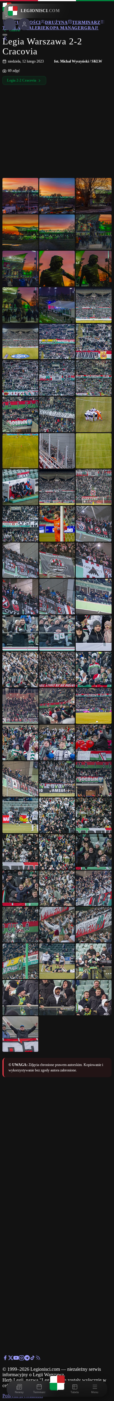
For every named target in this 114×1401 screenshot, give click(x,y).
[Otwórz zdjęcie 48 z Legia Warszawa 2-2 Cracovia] (94, 742)
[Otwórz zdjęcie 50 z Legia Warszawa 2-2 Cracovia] (57, 779)
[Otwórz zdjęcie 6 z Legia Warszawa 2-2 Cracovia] (94, 232)
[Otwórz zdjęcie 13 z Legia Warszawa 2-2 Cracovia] (20, 341)
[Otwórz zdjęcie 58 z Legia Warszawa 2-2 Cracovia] (20, 888)
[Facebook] (5, 1358)
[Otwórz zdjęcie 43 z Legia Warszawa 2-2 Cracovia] (20, 706)
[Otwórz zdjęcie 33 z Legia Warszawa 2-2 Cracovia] (94, 560)
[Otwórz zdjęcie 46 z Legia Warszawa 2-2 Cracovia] (20, 742)
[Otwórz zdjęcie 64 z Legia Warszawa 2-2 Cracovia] (20, 961)
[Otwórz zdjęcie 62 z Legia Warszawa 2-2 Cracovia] (57, 924)
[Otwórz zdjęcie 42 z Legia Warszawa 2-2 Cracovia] (94, 670)
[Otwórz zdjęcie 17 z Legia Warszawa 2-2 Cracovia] (57, 378)
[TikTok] (32, 1358)
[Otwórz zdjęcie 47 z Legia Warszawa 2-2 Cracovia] (57, 742)
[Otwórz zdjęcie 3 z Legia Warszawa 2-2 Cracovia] (94, 196)
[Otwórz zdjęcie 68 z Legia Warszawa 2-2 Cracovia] (57, 998)
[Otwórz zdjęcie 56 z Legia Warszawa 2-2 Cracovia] (57, 852)
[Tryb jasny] (4, 35)
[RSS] (38, 1358)
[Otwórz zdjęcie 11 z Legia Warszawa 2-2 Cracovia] (57, 305)
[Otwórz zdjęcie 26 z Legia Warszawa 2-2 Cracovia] (57, 487)
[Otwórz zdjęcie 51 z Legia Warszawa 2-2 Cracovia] (94, 779)
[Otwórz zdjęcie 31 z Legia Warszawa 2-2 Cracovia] (20, 560)
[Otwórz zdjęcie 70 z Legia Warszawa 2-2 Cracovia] (20, 1034)
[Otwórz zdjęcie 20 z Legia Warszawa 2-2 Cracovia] (57, 414)
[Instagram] (21, 1358)
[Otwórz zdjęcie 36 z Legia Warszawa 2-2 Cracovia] (94, 596)
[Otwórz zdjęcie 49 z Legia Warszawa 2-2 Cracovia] (20, 779)
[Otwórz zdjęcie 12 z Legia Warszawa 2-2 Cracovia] (94, 305)
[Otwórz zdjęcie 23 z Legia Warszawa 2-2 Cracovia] (57, 451)
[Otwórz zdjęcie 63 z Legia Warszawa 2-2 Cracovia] (94, 924)
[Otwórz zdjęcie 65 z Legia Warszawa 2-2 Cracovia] (57, 961)
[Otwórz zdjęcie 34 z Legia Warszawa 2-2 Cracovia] (20, 596)
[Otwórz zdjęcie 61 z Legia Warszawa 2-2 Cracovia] (20, 924)
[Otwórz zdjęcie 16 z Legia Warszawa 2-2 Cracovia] (20, 378)
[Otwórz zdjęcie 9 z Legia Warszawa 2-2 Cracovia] (94, 268)
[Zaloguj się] (5, 39)
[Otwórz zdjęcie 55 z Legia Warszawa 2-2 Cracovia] (20, 852)
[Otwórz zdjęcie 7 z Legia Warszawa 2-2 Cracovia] (20, 268)
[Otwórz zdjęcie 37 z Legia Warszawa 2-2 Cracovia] (20, 633)
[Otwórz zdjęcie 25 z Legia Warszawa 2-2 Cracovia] (20, 487)
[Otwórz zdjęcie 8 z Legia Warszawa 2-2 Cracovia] (57, 268)
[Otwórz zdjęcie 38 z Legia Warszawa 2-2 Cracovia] (57, 633)
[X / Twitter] (10, 1358)
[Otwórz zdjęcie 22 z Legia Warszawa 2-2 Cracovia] (20, 451)
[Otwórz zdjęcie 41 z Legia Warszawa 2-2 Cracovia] (57, 670)
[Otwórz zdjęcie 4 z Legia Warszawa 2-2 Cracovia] (20, 232)
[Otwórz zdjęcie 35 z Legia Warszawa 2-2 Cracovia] (57, 596)
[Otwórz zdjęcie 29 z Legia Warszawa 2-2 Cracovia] (57, 524)
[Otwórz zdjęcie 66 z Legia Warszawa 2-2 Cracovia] (94, 961)
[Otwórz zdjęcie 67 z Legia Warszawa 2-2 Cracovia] (20, 998)
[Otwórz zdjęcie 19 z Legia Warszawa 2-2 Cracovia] (20, 414)
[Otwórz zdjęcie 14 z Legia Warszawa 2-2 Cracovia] (57, 341)
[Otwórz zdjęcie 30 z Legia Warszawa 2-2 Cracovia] (94, 524)
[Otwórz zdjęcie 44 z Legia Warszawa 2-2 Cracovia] (57, 706)
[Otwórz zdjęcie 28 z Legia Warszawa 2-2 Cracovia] (20, 524)
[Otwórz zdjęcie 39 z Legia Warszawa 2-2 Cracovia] (94, 633)
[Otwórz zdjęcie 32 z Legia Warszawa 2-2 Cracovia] (57, 560)
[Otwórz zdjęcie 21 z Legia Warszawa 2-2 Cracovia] (94, 414)
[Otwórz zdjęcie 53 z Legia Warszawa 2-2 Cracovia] (57, 815)
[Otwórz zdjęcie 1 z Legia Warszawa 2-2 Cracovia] (20, 196)
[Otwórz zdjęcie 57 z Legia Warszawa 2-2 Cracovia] (94, 852)
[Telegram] (27, 1358)
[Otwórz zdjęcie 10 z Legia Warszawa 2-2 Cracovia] (20, 305)
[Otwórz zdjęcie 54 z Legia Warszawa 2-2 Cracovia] (94, 815)
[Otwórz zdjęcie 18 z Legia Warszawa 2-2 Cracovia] (94, 378)
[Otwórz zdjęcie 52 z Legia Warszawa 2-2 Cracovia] (20, 815)
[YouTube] (16, 1358)
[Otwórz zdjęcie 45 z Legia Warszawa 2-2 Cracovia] (94, 706)
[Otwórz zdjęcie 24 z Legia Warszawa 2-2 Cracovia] (94, 451)
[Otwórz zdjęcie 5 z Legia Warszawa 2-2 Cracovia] (57, 232)
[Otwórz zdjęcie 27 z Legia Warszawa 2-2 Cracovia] (94, 487)
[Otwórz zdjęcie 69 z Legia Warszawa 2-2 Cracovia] (94, 998)
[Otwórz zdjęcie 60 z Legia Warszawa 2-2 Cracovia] (94, 888)
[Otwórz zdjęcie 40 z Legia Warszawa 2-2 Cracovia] (20, 670)
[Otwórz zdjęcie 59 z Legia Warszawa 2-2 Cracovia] (57, 888)
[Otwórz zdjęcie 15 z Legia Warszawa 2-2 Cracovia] (94, 341)
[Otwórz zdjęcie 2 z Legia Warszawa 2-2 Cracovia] (57, 196)
